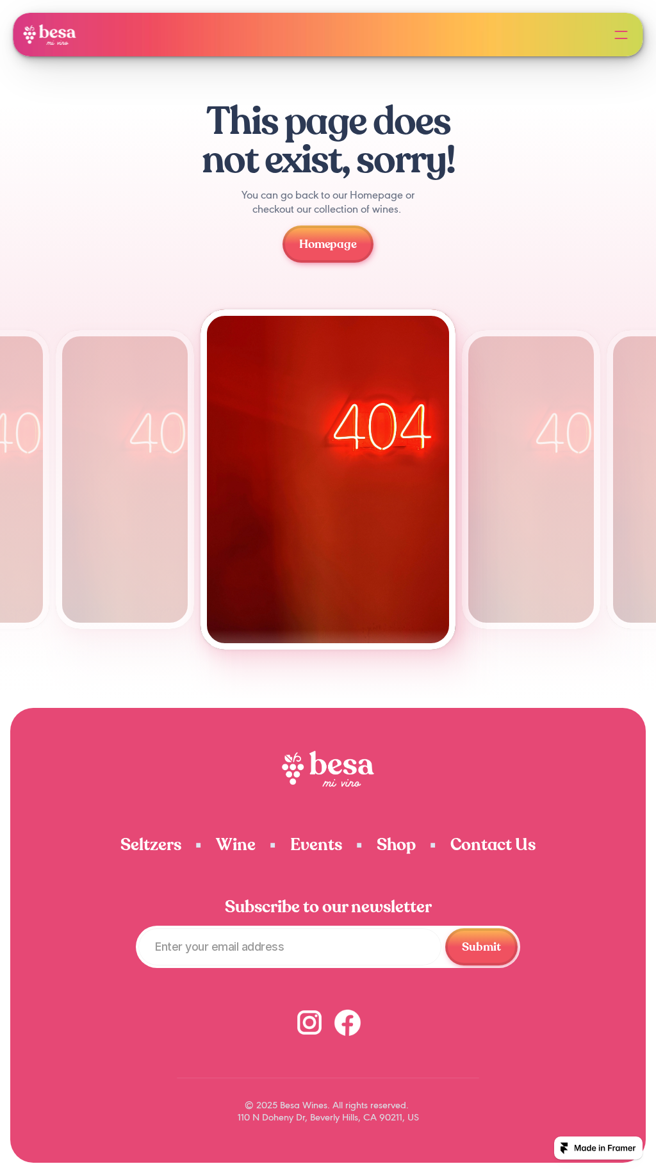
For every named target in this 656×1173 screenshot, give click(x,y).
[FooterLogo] (328, 768)
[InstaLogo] (309, 1022)
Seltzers (150, 844)
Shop (396, 844)
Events (316, 844)
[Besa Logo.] (49, 34)
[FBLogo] (347, 1022)
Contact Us (493, 844)
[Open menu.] (621, 35)
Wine (236, 844)
